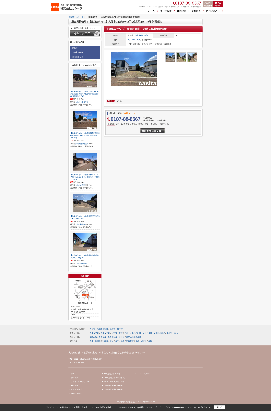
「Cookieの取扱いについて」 (182, 407)
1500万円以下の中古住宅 (114, 378)
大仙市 (135, 35)
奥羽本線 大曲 (77, 57)
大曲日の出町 (136, 333)
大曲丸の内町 (143, 35)
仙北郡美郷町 (102, 329)
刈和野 (82, 185)
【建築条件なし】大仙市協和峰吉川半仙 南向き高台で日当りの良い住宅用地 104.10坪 (85, 135)
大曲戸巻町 (148, 333)
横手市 (120, 329)
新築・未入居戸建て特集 (114, 381)
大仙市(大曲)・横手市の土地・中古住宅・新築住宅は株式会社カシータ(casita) (107, 352)
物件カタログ (76, 393)
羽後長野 (130, 341)
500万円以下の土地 (112, 374)
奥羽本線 (131, 40)
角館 (137, 341)
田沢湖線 (103, 337)
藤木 (176, 333)
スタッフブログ (144, 374)
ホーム (73, 374)
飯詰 (111, 341)
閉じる (219, 407)
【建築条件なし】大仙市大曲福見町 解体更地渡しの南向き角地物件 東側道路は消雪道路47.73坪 (84, 94)
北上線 (122, 337)
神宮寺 (82, 224)
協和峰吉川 (84, 144)
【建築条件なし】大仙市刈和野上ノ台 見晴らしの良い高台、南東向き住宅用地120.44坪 (85, 177)
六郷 (126, 333)
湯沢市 (112, 329)
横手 (117, 341)
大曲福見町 (84, 102)
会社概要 (74, 378)
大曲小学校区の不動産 (113, 389)
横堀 (150, 341)
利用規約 (74, 385)
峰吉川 (144, 341)
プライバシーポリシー (80, 381)
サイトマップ (76, 389)
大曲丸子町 (105, 333)
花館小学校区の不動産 (113, 385)
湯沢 (122, 341)
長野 (121, 333)
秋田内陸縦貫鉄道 (133, 337)
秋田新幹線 (113, 337)
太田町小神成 (159, 333)
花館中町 (83, 263)
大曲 (138, 40)
